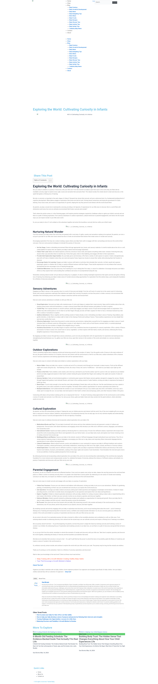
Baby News (72, 11)
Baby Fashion (73, 7)
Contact (69, 30)
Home (69, 1)
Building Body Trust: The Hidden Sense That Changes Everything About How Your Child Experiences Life (100, 639)
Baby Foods (72, 18)
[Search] (114, 2)
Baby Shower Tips (74, 22)
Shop (68, 3)
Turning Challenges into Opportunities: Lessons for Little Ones (56, 619)
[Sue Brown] (37, 584)
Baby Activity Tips (74, 24)
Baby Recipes (73, 20)
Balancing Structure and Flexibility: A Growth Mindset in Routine (56, 621)
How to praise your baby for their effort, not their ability (54, 615)
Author (35, 578)
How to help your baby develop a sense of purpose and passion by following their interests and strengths (69, 617)
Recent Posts (42, 578)
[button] (79, 37)
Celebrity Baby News (75, 28)
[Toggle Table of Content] (49, 180)
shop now (68, 572)
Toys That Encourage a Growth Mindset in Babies (54, 561)
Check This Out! (38, 565)
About (69, 33)
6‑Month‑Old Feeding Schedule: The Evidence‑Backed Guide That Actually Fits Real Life (55, 639)
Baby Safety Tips (74, 26)
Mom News (72, 16)
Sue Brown (45, 582)
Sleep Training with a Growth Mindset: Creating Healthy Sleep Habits (60, 559)
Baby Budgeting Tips (75, 14)
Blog (68, 5)
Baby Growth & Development (77, 9)
